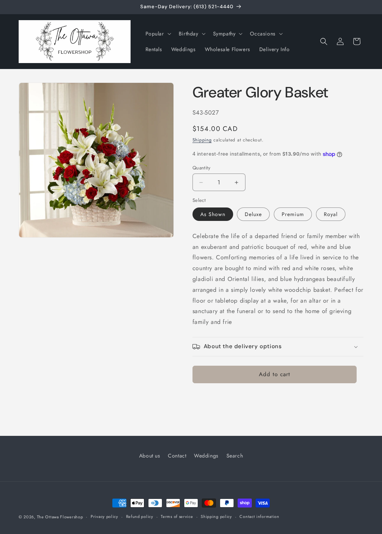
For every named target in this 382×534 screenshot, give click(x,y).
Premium (293, 214)
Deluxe (253, 214)
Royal (331, 214)
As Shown (212, 214)
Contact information (259, 516)
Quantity (201, 167)
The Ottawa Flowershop (60, 517)
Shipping (202, 140)
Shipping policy (216, 516)
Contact (177, 455)
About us (149, 455)
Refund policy (139, 516)
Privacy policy (104, 516)
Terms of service (177, 516)
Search (234, 455)
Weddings (206, 455)
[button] (157, 33)
